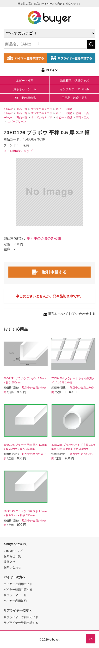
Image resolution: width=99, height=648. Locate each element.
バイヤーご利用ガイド (18, 583)
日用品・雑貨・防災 (74, 98)
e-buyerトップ (13, 550)
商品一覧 (22, 109)
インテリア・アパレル (74, 89)
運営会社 (9, 561)
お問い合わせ (12, 567)
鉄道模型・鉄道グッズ (74, 80)
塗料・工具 (82, 113)
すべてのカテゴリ (41, 109)
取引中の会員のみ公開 (44, 238)
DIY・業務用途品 (25, 98)
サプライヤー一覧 (15, 595)
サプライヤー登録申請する (21, 622)
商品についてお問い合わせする (71, 314)
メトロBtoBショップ (18, 151)
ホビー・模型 (24, 80)
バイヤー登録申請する (18, 589)
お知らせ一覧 (12, 556)
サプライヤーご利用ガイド (21, 617)
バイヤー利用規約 (15, 600)
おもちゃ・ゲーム (24, 89)
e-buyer (8, 109)
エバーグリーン (16, 121)
